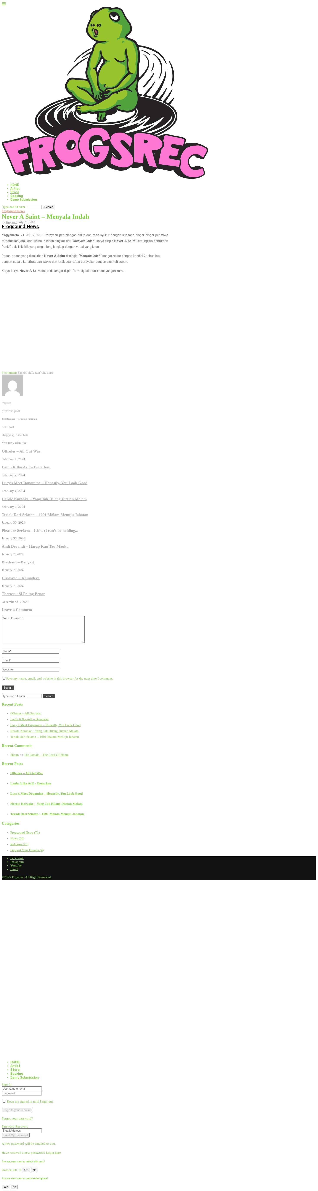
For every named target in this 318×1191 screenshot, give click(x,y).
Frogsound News (20, 226)
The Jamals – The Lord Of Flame (46, 754)
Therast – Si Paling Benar (23, 594)
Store (14, 192)
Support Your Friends (27, 850)
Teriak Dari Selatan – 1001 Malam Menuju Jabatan (45, 515)
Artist (15, 188)
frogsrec (11, 222)
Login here (53, 1152)
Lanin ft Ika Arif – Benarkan (26, 467)
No (34, 1170)
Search (48, 207)
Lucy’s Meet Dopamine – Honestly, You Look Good (44, 483)
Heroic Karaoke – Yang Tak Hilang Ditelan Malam (44, 499)
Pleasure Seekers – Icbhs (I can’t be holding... (40, 530)
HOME (14, 185)
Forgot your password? (17, 1118)
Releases (19, 844)
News (17, 838)
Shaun (14, 754)
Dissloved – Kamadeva (21, 578)
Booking (16, 196)
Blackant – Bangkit (18, 562)
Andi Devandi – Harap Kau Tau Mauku (35, 546)
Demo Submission (23, 199)
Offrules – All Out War (21, 451)
